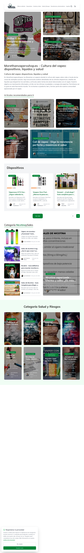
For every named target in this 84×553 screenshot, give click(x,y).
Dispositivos (29, 6)
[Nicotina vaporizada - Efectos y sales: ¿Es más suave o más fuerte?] (61, 262)
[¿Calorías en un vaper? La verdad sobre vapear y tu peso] (13, 328)
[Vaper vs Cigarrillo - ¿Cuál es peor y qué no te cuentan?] (71, 328)
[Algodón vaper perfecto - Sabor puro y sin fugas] (51, 363)
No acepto (20, 544)
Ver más (37, 216)
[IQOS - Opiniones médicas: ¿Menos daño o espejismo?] (51, 328)
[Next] (78, 216)
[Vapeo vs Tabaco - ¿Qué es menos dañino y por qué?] (16, 113)
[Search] (71, 6)
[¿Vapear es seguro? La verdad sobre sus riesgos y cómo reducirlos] (13, 363)
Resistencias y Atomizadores (58, 6)
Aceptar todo (19, 548)
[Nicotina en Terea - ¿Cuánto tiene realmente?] (32, 363)
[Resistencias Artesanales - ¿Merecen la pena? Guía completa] (68, 113)
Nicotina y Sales (37, 6)
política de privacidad (9, 540)
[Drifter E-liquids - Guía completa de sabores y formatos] (22, 36)
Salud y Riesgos (46, 6)
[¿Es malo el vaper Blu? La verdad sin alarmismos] (71, 363)
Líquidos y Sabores (12, 34)
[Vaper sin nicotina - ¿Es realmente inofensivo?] (32, 328)
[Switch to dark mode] (75, 6)
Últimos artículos (21, 6)
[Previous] (73, 216)
